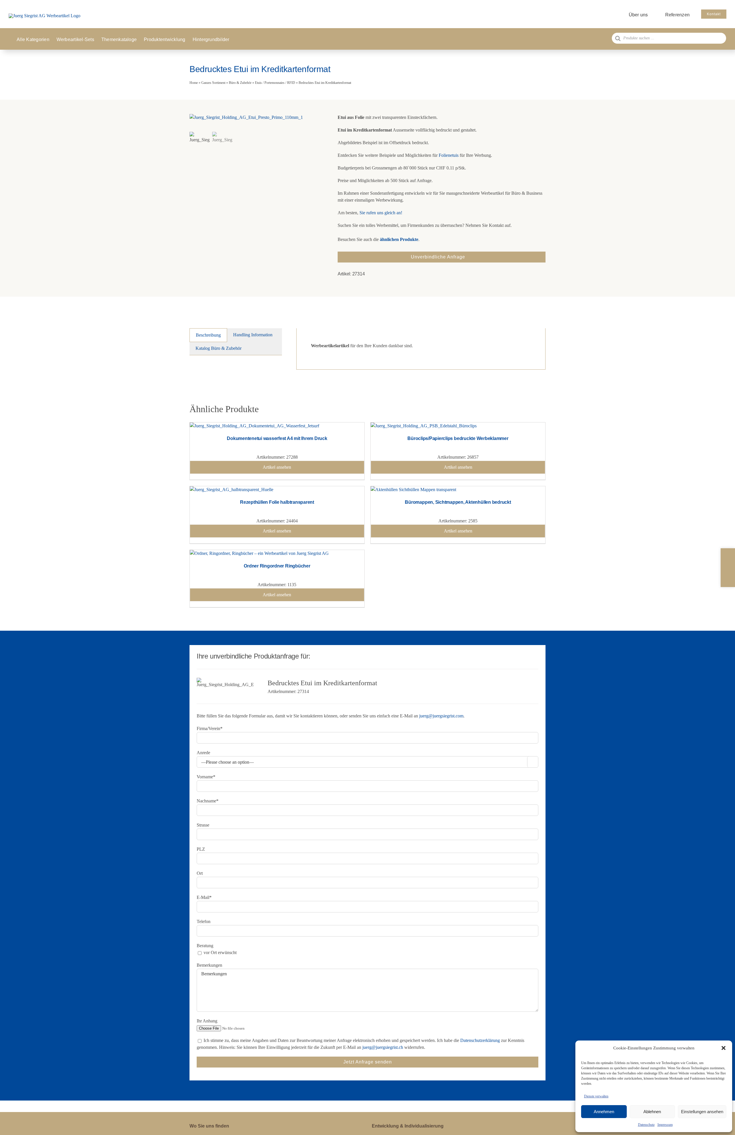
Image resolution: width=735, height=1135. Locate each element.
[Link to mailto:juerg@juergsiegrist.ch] (728, 567)
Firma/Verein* (210, 728)
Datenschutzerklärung (480, 1040)
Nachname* (207, 800)
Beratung (205, 945)
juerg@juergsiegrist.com (441, 715)
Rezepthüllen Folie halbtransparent (277, 502)
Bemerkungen (209, 965)
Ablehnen (652, 1111)
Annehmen (604, 1111)
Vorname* (206, 776)
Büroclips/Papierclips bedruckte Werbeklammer (457, 438)
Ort (200, 873)
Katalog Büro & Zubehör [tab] (218, 348)
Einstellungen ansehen (702, 1111)
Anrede (203, 752)
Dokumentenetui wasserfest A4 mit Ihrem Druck (277, 438)
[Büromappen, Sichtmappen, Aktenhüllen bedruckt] (413, 489)
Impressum (665, 1125)
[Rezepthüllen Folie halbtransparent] (231, 489)
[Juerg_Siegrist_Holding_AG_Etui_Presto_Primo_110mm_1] (256, 117)
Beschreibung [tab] (208, 335)
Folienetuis (449, 155)
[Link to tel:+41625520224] (728, 556)
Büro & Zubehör (240, 83)
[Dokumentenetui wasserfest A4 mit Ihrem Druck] (254, 425)
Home (193, 83)
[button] (723, 1048)
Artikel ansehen (277, 467)
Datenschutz (646, 1125)
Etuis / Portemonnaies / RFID (275, 83)
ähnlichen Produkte (399, 239)
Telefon (203, 921)
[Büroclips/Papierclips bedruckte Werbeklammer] (424, 425)
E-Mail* (204, 897)
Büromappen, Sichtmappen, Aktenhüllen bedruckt (458, 502)
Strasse (203, 825)
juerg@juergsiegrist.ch (382, 1047)
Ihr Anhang (207, 1020)
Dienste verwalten (596, 1096)
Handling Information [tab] (252, 334)
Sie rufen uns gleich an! (380, 212)
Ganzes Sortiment (213, 83)
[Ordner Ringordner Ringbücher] (259, 553)
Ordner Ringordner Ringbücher (277, 565)
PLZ (201, 849)
